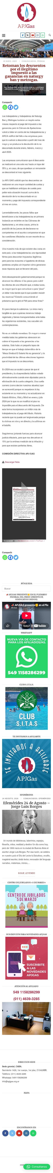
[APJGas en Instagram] (26, 1133)
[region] (26, 50)
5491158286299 (19, 1077)
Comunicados (29, 61)
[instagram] (38, 35)
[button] (36, 1167)
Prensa (41, 61)
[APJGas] (5, 1133)
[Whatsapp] (4, 107)
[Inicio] (26, 28)
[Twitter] (28, 35)
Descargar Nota (12, 461)
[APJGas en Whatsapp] (43, 35)
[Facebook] (22, 35)
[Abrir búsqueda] (49, 35)
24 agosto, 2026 (10, 798)
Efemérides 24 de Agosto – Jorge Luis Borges (26, 805)
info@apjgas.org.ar (10, 1081)
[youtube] (33, 35)
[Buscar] (48, 587)
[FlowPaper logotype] (9, 541)
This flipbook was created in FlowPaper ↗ (31, 541)
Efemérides (45, 798)
